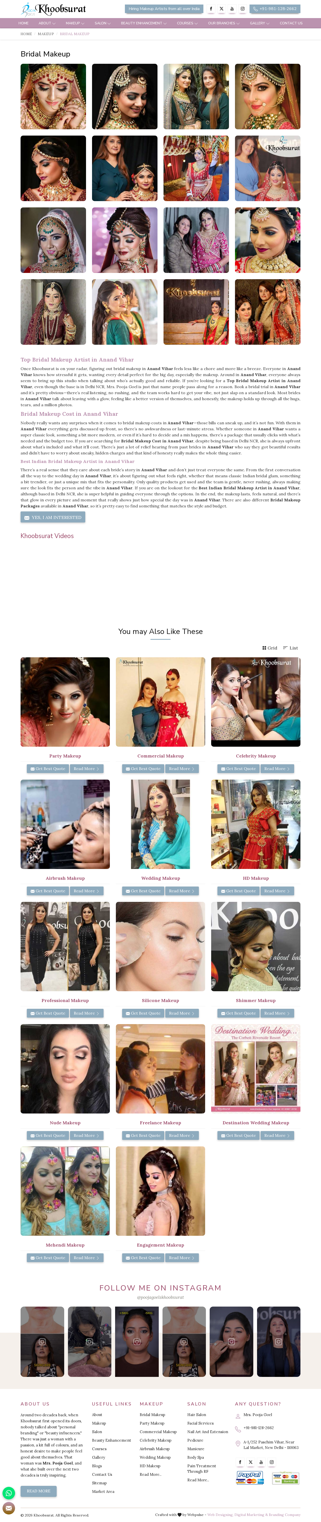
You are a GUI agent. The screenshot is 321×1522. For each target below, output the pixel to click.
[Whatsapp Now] (9, 1493)
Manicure (195, 1448)
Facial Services (200, 1423)
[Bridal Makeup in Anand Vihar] (53, 96)
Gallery (257, 23)
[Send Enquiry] (9, 1508)
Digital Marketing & (251, 1514)
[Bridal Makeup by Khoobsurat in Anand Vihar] (267, 168)
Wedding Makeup (155, 1457)
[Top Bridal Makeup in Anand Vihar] (53, 168)
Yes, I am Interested (56, 517)
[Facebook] (211, 8)
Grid (272, 648)
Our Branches (221, 23)
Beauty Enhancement (141, 23)
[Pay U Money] (286, 1478)
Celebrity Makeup (156, 1440)
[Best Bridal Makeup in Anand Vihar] (124, 96)
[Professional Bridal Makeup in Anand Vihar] (124, 240)
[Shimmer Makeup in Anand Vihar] (255, 946)
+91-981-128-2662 (278, 9)
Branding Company (284, 1514)
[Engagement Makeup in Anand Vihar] (160, 1191)
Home (24, 23)
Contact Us (291, 23)
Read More (85, 768)
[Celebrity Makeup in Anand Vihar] (255, 702)
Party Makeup (152, 1423)
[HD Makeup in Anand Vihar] (255, 824)
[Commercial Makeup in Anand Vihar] (160, 702)
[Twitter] (221, 8)
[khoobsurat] (65, 10)
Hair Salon (196, 1414)
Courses (185, 23)
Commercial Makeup (158, 1431)
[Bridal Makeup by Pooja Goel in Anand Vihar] (124, 168)
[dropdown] (54, 23)
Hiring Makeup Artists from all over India (164, 9)
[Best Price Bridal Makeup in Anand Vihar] (267, 312)
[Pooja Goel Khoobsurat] (42, 1342)
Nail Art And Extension (207, 1431)
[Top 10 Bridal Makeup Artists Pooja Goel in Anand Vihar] (196, 96)
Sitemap (99, 1483)
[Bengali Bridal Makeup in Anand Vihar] (124, 312)
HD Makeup (150, 1466)
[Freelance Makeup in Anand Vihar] (160, 1069)
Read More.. (151, 1474)
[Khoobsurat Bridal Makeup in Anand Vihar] (196, 168)
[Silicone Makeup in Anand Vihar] (160, 946)
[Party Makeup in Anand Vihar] (65, 702)
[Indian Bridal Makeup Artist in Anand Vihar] (267, 240)
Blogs (97, 1466)
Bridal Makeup (152, 1414)
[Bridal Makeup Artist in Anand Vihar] (53, 240)
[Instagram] (242, 8)
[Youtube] (232, 8)
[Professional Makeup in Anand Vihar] (65, 946)
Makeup (73, 23)
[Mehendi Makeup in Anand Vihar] (65, 1191)
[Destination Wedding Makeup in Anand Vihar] (255, 1069)
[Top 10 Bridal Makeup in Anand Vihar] (53, 312)
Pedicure (195, 1440)
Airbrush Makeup (155, 1448)
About (45, 23)
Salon (100, 23)
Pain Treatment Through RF (201, 1469)
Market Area (103, 1491)
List (294, 648)
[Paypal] (250, 1478)
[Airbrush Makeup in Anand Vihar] (65, 824)
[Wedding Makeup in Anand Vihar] (160, 824)
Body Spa (195, 1457)
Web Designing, (220, 1514)
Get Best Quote (50, 768)
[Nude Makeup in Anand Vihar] (65, 1069)
